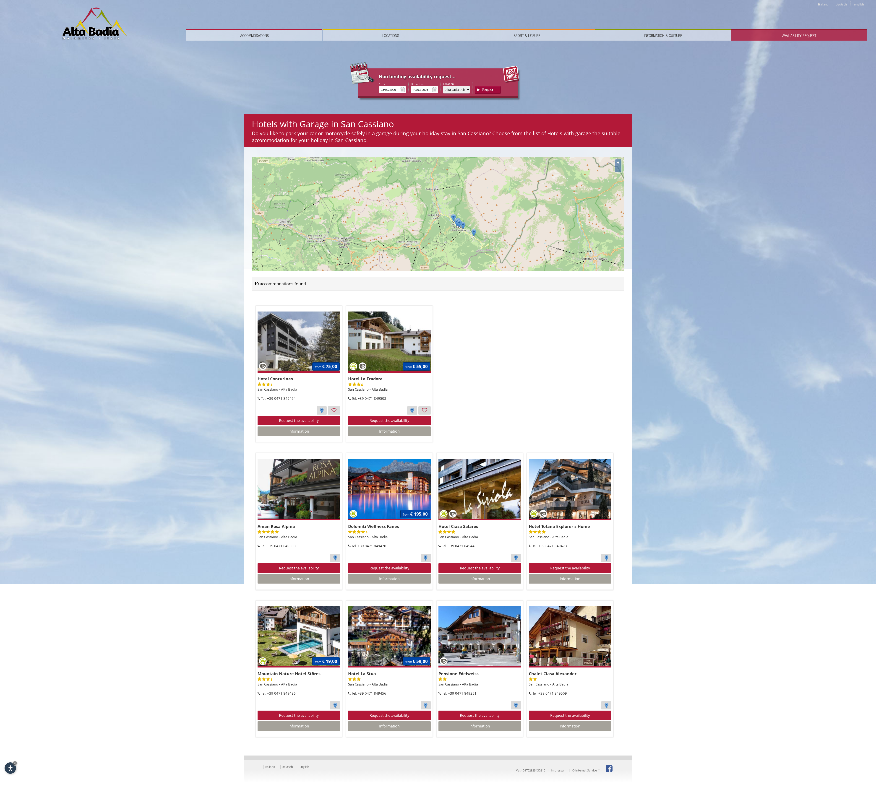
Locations (390, 35)
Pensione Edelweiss (458, 673)
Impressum (558, 770)
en (859, 4)
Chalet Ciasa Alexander (552, 673)
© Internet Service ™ (586, 770)
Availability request (799, 35)
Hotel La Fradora (365, 379)
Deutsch (287, 767)
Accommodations (254, 35)
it (823, 4)
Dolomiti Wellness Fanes (373, 526)
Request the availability (299, 420)
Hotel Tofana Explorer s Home (559, 526)
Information (299, 431)
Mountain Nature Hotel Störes (289, 673)
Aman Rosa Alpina (276, 526)
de (841, 4)
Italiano (270, 767)
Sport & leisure (527, 35)
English (304, 767)
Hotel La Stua (362, 673)
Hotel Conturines (275, 379)
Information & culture (663, 35)
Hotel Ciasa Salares (458, 526)
